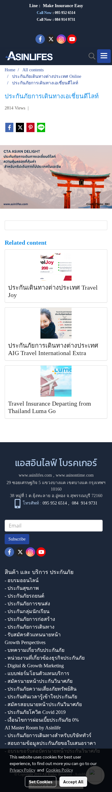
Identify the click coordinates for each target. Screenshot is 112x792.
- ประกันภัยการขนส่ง (27, 603)
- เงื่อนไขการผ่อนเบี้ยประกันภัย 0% (42, 720)
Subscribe (17, 539)
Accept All (73, 781)
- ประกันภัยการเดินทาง (29, 627)
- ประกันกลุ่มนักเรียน (27, 611)
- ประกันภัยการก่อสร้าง (30, 619)
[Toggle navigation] (104, 56)
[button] (90, 56)
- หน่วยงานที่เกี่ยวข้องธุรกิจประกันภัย (45, 658)
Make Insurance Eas (62, 5)
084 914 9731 (84, 503)
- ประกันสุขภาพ (22, 588)
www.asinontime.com (75, 475)
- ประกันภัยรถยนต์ (24, 595)
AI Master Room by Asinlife (33, 727)
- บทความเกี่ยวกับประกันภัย (34, 650)
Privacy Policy (22, 769)
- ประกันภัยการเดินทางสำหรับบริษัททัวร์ (48, 735)
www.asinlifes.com (35, 475)
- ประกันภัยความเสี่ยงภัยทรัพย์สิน (41, 689)
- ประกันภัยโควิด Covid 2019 (35, 712)
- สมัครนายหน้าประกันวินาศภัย (38, 681)
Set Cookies (40, 781)
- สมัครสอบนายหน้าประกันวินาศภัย (43, 704)
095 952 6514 (65, 13)
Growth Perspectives (25, 642)
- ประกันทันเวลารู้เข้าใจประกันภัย (41, 696)
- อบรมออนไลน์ (22, 580)
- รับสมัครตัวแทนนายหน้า (33, 634)
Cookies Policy (59, 769)
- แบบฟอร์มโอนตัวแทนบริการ (37, 673)
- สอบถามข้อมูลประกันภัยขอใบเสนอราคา (50, 743)
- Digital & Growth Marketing (34, 665)
